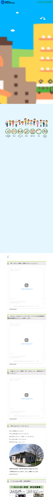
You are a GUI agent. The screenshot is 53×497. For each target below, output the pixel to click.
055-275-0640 (44, 2)
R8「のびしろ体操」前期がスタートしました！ (24, 263)
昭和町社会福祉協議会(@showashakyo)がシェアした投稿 (26, 306)
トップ (8, 255)
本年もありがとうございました (19, 426)
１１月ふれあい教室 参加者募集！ (20, 481)
